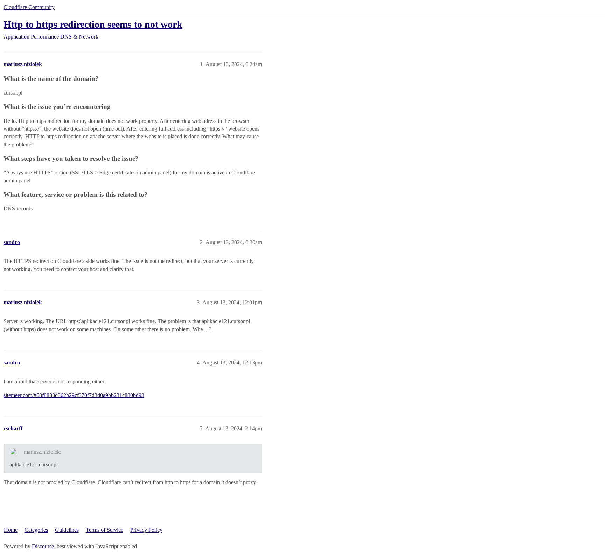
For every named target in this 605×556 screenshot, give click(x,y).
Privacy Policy (146, 530)
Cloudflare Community (29, 7)
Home (11, 530)
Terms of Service (104, 530)
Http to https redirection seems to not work (93, 24)
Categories (36, 530)
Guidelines (67, 530)
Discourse (43, 546)
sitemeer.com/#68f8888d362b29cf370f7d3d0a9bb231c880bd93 (74, 395)
